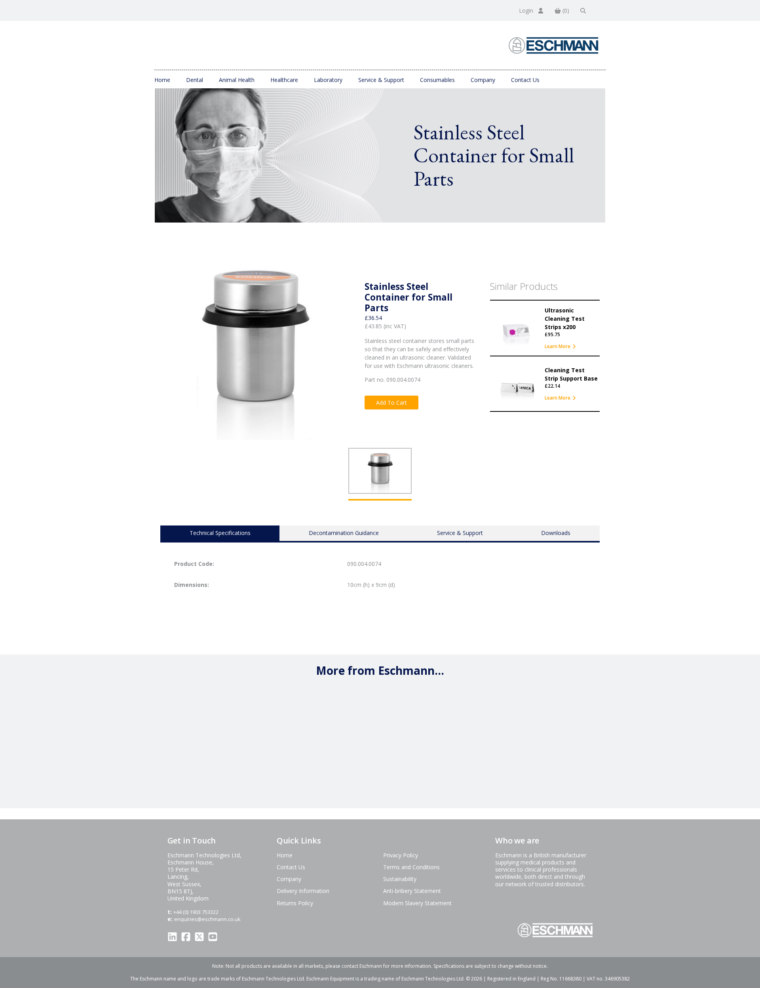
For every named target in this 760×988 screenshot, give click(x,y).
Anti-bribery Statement (412, 891)
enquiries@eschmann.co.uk (207, 919)
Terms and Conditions (411, 867)
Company (483, 80)
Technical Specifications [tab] (220, 533)
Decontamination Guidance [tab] (344, 533)
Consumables (437, 80)
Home (162, 80)
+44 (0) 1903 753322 (195, 912)
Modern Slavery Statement (417, 903)
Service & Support (381, 80)
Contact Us (525, 80)
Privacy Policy (400, 855)
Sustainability (399, 879)
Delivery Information (303, 891)
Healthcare (284, 80)
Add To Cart (391, 402)
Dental (194, 80)
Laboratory (328, 80)
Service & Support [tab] (460, 533)
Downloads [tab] (555, 533)
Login (527, 10)
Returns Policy (295, 903)
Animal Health (237, 80)
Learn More (557, 346)
